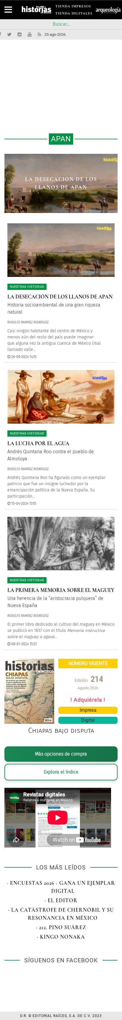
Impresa (88, 710)
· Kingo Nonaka (61, 937)
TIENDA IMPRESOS (73, 7)
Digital (88, 720)
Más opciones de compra (61, 754)
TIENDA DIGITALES (73, 14)
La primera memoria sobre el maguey (60, 590)
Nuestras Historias (27, 287)
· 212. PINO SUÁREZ (61, 927)
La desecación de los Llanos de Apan (60, 296)
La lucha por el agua (61, 183)
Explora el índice (61, 772)
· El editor (61, 900)
